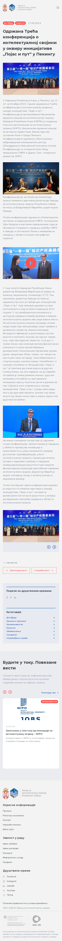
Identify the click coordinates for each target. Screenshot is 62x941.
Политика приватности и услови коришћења (25, 903)
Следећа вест (41, 570)
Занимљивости (14, 624)
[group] (31, 733)
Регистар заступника (13, 815)
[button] (49, 547)
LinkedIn (11, 886)
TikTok (10, 895)
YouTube (11, 890)
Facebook (11, 876)
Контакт (7, 820)
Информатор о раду (13, 857)
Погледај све (48, 692)
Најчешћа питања (12, 824)
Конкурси (7, 853)
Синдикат (11, 635)
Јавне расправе (10, 848)
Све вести (11, 562)
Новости (10, 628)
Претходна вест (18, 570)
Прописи (7, 811)
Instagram (11, 881)
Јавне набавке (10, 843)
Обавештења (13, 631)
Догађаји (11, 617)
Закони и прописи (16, 621)
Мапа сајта (8, 829)
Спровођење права (17, 638)
